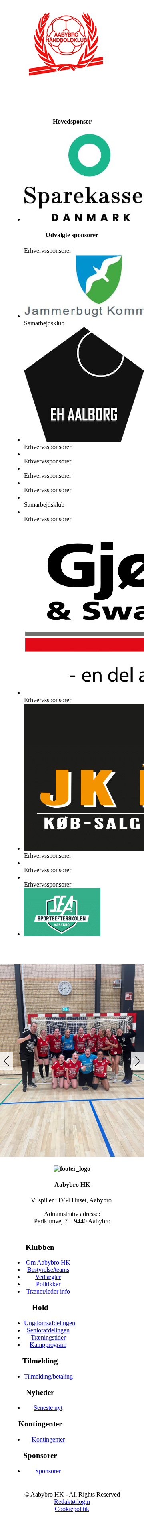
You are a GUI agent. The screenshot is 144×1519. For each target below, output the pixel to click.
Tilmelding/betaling (48, 1376)
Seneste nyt (48, 1407)
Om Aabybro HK (48, 1262)
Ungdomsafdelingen (49, 1323)
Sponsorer (48, 1471)
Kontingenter (48, 1439)
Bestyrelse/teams (48, 1269)
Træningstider (48, 1337)
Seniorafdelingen (48, 1330)
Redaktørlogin (72, 1501)
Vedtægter (48, 1276)
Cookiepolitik (72, 1508)
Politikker (48, 1284)
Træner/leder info (48, 1291)
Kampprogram (48, 1344)
